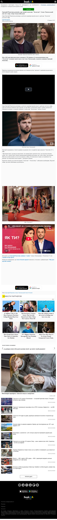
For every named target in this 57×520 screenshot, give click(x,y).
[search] (1, 1)
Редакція (3, 506)
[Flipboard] (33, 485)
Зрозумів (28, 9)
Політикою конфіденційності (48, 4)
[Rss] (19, 485)
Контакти (3, 508)
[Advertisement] (28, 174)
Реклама (3, 504)
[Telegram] (23, 485)
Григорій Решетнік (10, 292)
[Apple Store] (23, 491)
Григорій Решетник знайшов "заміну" (20, 256)
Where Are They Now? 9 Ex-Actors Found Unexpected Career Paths (46, 336)
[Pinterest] (37, 485)
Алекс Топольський (20, 292)
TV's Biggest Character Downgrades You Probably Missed (28, 336)
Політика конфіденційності (7, 501)
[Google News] (30, 485)
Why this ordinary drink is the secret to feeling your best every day (46, 315)
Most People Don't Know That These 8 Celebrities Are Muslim (11, 336)
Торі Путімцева (6, 19)
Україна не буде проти (8, 257)
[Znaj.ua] (28, 1)
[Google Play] (33, 491)
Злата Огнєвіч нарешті (23, 259)
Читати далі (28, 476)
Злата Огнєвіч (28, 292)
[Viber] (26, 485)
